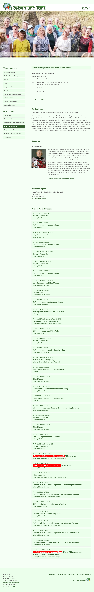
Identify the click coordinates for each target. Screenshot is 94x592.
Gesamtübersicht (9, 72)
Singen (6, 83)
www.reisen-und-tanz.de (11, 582)
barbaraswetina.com (68, 178)
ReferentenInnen (9, 119)
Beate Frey (7, 115)
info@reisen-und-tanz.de (11, 587)
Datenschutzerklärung (84, 574)
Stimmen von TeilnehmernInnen (14, 122)
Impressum (71, 574)
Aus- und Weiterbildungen (12, 94)
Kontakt (60, 574)
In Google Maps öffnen (39, 198)
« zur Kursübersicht (38, 100)
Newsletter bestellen (79, 580)
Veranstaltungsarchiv (10, 126)
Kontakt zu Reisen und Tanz (12, 133)
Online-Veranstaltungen (11, 76)
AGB (65, 574)
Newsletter (7, 137)
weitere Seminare (9, 105)
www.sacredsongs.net (54, 178)
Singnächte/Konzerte (10, 87)
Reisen (6, 79)
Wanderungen (8, 98)
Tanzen (6, 90)
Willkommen (52, 574)
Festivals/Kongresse (10, 101)
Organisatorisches (9, 130)
